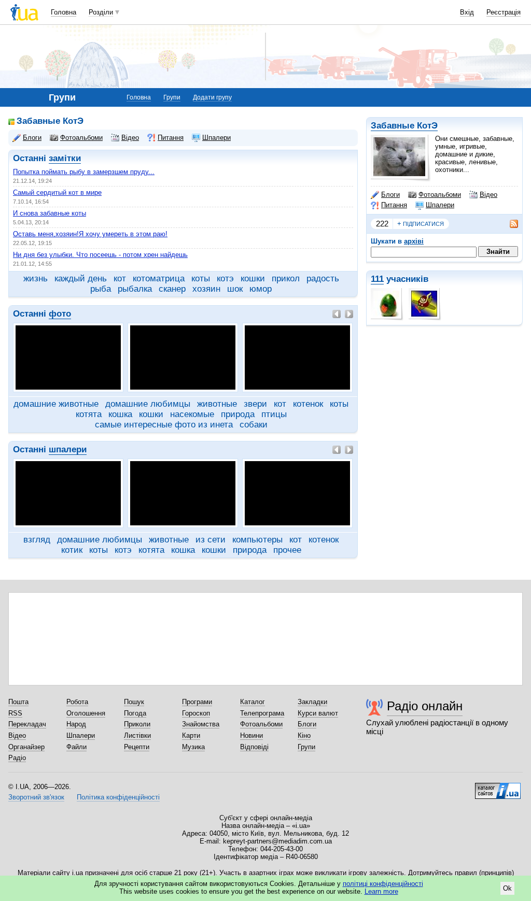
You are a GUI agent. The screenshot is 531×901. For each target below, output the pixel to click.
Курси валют (318, 713)
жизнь (35, 278)
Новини (251, 735)
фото (60, 314)
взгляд (36, 540)
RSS (15, 713)
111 (377, 279)
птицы (274, 414)
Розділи (101, 12)
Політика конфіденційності (118, 797)
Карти (191, 735)
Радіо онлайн (425, 706)
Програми (197, 702)
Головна (63, 12)
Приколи (137, 724)
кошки (253, 278)
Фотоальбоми (439, 194)
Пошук (134, 702)
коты (200, 278)
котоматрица (159, 278)
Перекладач (27, 724)
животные (217, 404)
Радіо (17, 758)
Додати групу (212, 97)
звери (255, 404)
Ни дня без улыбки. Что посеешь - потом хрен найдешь (100, 255)
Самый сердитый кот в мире (57, 192)
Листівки (137, 735)
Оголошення (85, 713)
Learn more (381, 891)
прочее (287, 550)
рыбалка (135, 289)
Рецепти (136, 747)
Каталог (252, 702)
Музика (193, 747)
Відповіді (254, 747)
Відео (488, 194)
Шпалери (440, 205)
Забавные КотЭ (404, 126)
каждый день (80, 278)
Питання (394, 205)
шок (235, 289)
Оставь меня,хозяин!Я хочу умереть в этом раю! (90, 234)
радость (322, 278)
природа (238, 414)
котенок (308, 404)
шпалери (68, 449)
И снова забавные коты (49, 213)
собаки (254, 425)
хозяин (206, 289)
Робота (77, 702)
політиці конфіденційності (383, 884)
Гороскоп (196, 713)
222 (382, 223)
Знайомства (200, 724)
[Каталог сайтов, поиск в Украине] (498, 787)
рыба (100, 289)
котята (89, 414)
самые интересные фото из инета (164, 425)
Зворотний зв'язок (36, 797)
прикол (286, 278)
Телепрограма (262, 713)
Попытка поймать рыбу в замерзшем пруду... (84, 172)
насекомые (192, 414)
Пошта (18, 702)
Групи (171, 97)
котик (71, 550)
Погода (135, 713)
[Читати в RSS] (508, 224)
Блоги (390, 194)
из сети (210, 540)
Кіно (304, 735)
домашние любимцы (147, 404)
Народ (76, 724)
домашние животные (56, 404)
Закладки (312, 702)
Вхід (467, 12)
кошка (120, 414)
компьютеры (257, 540)
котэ (225, 278)
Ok (507, 888)
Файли (76, 747)
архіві (414, 241)
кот (120, 278)
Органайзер (26, 747)
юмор (260, 289)
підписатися (420, 223)
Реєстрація (503, 12)
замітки (65, 158)
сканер (172, 289)
